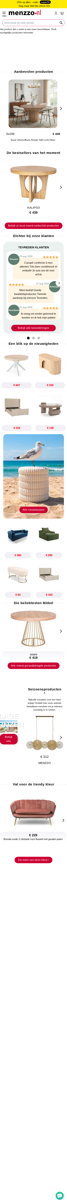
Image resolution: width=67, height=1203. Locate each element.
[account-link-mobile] (56, 13)
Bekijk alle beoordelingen (33, 328)
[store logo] (30, 12)
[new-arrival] (33, 476)
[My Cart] (62, 13)
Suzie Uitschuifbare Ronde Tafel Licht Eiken (33, 140)
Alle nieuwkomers (34, 509)
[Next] (60, 108)
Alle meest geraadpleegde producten (33, 665)
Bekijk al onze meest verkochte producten (33, 225)
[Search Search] (61, 22)
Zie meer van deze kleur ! (33, 860)
